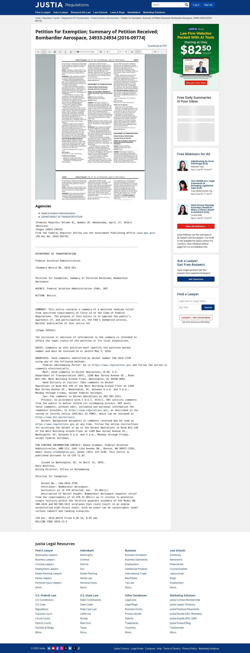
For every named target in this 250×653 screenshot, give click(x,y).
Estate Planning (88, 573)
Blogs (173, 578)
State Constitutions (90, 599)
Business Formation (136, 555)
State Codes (86, 604)
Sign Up (208, 5)
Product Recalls (133, 613)
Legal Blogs (131, 604)
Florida (84, 618)
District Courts (43, 623)
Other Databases (136, 595)
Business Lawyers (45, 559)
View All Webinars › (196, 226)
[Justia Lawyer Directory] (78, 648)
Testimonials (177, 627)
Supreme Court (43, 613)
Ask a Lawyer (61, 12)
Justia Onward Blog (180, 623)
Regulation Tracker (51, 18)
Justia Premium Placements (184, 609)
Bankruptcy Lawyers (46, 555)
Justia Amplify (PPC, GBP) (183, 618)
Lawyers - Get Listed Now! (196, 317)
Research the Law (81, 12)
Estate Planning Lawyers (48, 573)
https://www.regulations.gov (111, 365)
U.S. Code (40, 604)
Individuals (87, 550)
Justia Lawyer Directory (182, 604)
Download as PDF (157, 45)
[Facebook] (57, 648)
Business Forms (133, 609)
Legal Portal (137, 648)
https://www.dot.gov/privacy (55, 417)
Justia (38, 18)
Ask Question (196, 279)
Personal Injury (88, 582)
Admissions (176, 559)
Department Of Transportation (75, 18)
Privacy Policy (189, 648)
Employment (132, 564)
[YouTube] (53, 648)
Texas (83, 627)
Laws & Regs (117, 12)
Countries (130, 627)
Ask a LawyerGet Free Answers (191, 262)
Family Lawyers (43, 578)
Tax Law (129, 582)
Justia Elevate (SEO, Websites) (186, 613)
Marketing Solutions (154, 12)
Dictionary (175, 555)
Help (159, 648)
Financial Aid (176, 564)
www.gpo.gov (146, 233)
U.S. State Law (89, 595)
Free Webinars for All (193, 154)
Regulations (41, 609)
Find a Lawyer (43, 12)
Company (150, 648)
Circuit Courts (42, 618)
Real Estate (131, 578)
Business (130, 550)
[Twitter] (74, 648)
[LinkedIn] (49, 648)
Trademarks (131, 623)
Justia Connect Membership (185, 599)
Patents (129, 618)
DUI (82, 568)
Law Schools (100, 12)
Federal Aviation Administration (105, 18)
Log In (196, 5)
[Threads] (66, 648)
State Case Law (88, 609)
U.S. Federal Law (45, 595)
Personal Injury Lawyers (48, 582)
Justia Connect (121, 648)
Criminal (84, 559)
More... (39, 587)
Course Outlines (178, 568)
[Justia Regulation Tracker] (49, 4)
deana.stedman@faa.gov (59, 452)
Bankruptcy (86, 555)
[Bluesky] (70, 648)
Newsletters (133, 12)
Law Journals (177, 573)
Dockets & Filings (44, 627)
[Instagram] (61, 648)
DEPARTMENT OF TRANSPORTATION (61, 216)
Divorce (84, 564)
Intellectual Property (136, 568)
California (85, 613)
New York (85, 623)
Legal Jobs (130, 599)
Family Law (86, 578)
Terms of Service (172, 648)
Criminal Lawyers (44, 564)
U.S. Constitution (44, 599)
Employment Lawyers (46, 568)
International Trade (135, 573)
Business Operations (136, 559)
